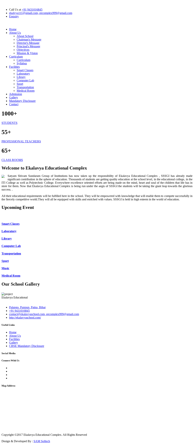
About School (25, 36)
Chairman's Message (29, 39)
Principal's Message (28, 46)
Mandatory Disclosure (22, 100)
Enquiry (14, 16)
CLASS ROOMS (12, 160)
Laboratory (23, 73)
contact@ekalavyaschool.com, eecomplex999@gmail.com (44, 314)
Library (21, 77)
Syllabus (22, 63)
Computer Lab (25, 80)
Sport (20, 83)
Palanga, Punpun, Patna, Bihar (27, 307)
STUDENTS (9, 122)
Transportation (25, 87)
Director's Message (28, 43)
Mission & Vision (27, 53)
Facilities (14, 66)
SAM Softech (42, 441)
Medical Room (25, 90)
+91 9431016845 (32, 9)
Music (5, 268)
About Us (15, 32)
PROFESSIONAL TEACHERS (21, 141)
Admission (15, 94)
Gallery (13, 97)
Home (12, 29)
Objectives (23, 49)
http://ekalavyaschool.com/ (25, 317)
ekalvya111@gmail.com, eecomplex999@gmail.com (40, 13)
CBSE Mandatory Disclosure (26, 346)
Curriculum (16, 56)
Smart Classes (25, 70)
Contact (13, 104)
